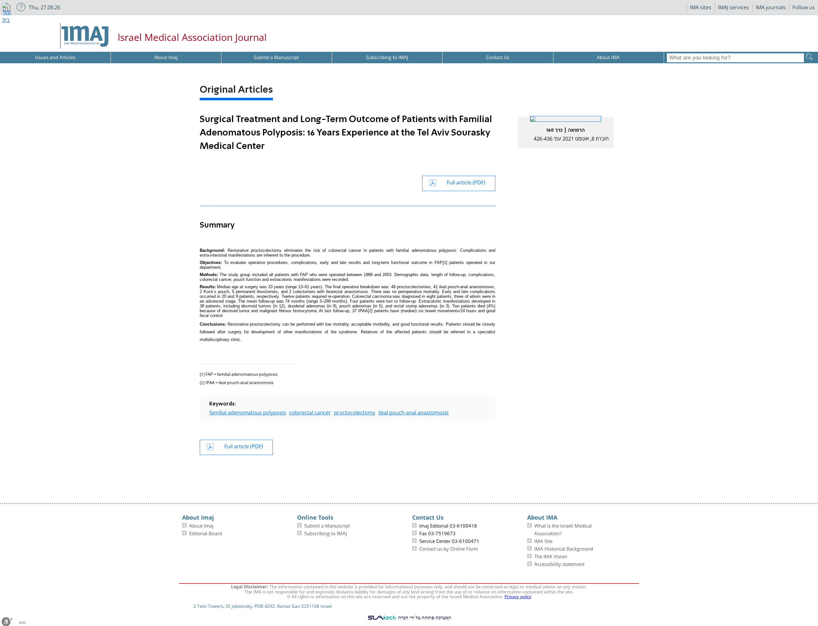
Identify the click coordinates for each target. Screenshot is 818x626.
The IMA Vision (550, 556)
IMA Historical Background (563, 548)
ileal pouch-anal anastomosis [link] (413, 411)
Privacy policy (518, 595)
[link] (566, 132)
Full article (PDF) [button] (466, 181)
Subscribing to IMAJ (325, 533)
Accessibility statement (559, 563)
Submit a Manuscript (327, 525)
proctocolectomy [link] (354, 411)
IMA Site (543, 540)
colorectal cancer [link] (310, 411)
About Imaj (201, 525)
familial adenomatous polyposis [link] (247, 411)
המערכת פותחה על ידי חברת (424, 617)
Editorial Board (205, 533)
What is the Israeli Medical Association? (563, 529)
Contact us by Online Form (448, 548)
